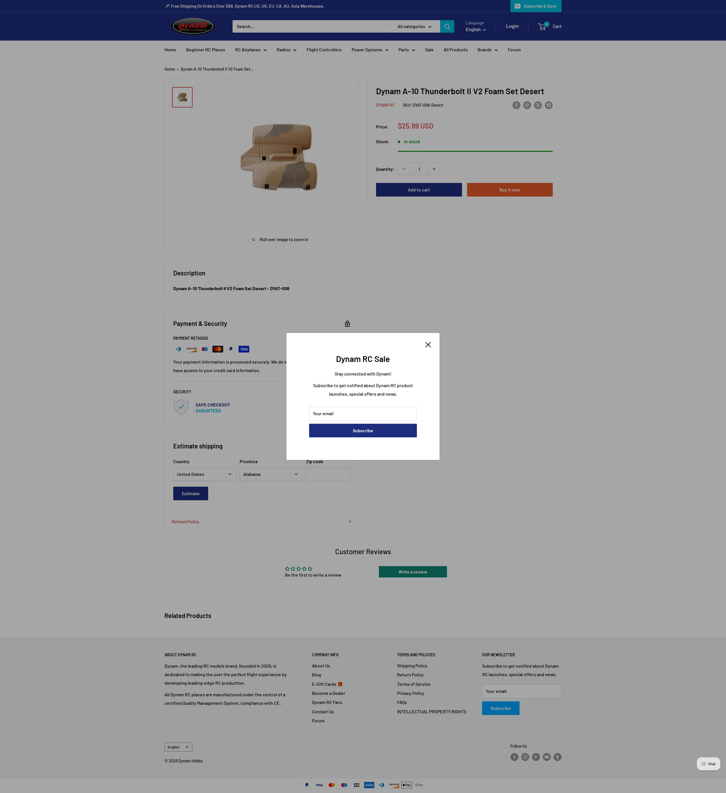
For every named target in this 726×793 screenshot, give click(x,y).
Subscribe (363, 430)
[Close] (428, 344)
